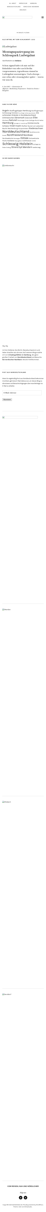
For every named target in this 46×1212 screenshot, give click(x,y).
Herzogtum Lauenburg (20, 123)
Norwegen (17, 138)
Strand (14, 147)
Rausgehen (5, 90)
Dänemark (20, 117)
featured (13, 120)
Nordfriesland (15, 134)
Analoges (23, 10)
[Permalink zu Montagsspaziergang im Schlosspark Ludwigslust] (9, 46)
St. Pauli (35, 144)
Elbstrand (5, 120)
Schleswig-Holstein (17, 144)
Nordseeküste (7, 138)
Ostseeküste (34, 138)
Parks (4, 141)
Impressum (23, 3)
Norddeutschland (14, 6)
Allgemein (5, 88)
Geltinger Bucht (34, 120)
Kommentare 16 (17, 86)
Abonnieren (7, 399)
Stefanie (18, 61)
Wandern (27, 147)
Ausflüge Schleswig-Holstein (27, 113)
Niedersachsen (36, 128)
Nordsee (28, 135)
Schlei (34, 141)
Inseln (18, 126)
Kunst (30, 126)
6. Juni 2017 (6, 86)
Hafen (41, 120)
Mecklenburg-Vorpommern (18, 88)
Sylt (20, 147)
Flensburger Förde (23, 120)
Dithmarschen (8, 118)
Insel (12, 125)
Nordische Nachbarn (31, 6)
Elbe (35, 117)
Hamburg (33, 3)
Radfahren (11, 141)
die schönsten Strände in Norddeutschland (20, 114)
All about (12, 3)
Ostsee (24, 137)
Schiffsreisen (26, 141)
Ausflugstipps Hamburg (20, 110)
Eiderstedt (28, 118)
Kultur (24, 126)
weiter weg (36, 147)
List (34, 126)
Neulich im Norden (33, 88)
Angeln (5, 110)
